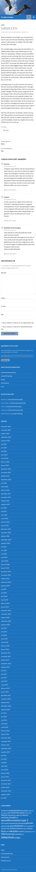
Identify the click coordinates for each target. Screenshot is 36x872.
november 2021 (6, 497)
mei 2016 (4, 720)
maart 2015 (4, 769)
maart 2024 (4, 458)
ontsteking (21, 823)
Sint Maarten (5, 383)
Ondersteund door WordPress (9, 869)
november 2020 (6, 532)
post (25, 826)
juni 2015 (4, 759)
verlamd (33, 831)
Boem (5, 143)
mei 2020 (4, 554)
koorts (25, 815)
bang (11, 810)
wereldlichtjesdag (6, 376)
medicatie (4, 817)
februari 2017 (5, 688)
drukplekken (4, 813)
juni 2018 (4, 632)
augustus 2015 (5, 752)
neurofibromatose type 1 (14, 820)
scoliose (19, 828)
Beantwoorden (11, 190)
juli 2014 (3, 798)
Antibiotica (5, 810)
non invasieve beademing (9, 823)
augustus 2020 (5, 543)
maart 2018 (4, 642)
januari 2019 (5, 607)
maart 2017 (4, 685)
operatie (29, 823)
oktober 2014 (5, 787)
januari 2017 (5, 692)
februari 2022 (5, 490)
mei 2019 (4, 593)
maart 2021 (4, 518)
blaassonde (23, 810)
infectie (4, 815)
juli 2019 (3, 589)
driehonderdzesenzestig (8, 372)
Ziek (23, 834)
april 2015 (4, 766)
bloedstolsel (31, 810)
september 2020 (6, 540)
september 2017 (6, 663)
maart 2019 (4, 600)
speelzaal (24, 828)
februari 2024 (5, 462)
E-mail (3, 306)
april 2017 (4, 681)
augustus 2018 (5, 624)
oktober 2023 (5, 476)
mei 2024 (4, 451)
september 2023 (6, 479)
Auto (2, 25)
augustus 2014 (5, 794)
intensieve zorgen (14, 815)
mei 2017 (4, 677)
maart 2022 (4, 486)
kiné (21, 815)
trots (2, 386)
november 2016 (6, 699)
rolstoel (3, 828)
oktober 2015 (5, 745)
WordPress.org (5, 860)
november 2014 (6, 784)
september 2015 (6, 748)
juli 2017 (3, 670)
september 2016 (6, 706)
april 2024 (4, 455)
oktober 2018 (5, 617)
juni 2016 (4, 716)
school (13, 828)
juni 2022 (4, 483)
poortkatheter (17, 826)
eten (8, 813)
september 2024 (6, 437)
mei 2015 (4, 762)
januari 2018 (5, 649)
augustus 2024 (5, 440)
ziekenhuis (7, 837)
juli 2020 (3, 547)
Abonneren (5, 360)
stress (30, 828)
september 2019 (6, 582)
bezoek (17, 810)
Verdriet (21, 831)
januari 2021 (5, 525)
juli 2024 (3, 444)
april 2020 (4, 557)
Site (2, 314)
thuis (3, 831)
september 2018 (6, 621)
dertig (3, 379)
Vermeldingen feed (7, 853)
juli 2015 (3, 755)
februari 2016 (5, 731)
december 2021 (6, 494)
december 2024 (6, 426)
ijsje (6, 150)
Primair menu (33, 17)
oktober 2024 (5, 433)
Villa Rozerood (7, 834)
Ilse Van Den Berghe (14, 32)
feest (18, 813)
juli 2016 (3, 713)
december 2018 (6, 610)
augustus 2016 (5, 709)
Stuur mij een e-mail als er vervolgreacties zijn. (18, 323)
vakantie (13, 831)
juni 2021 (4, 508)
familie (13, 813)
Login (2, 850)
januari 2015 (5, 777)
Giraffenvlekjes (7, 17)
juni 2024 (4, 448)
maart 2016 (4, 727)
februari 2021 (5, 522)
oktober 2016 (5, 702)
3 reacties (25, 32)
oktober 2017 (5, 660)
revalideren (30, 826)
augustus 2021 (5, 504)
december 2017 (6, 653)
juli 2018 (3, 628)
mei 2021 (4, 511)
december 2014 (6, 780)
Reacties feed (5, 857)
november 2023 (6, 472)
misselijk (12, 817)
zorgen (17, 837)
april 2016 (4, 723)
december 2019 (6, 571)
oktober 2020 (5, 536)
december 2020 (6, 529)
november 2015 (6, 741)
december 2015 (6, 738)
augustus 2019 (5, 586)
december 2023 (6, 469)
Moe (17, 817)
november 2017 (6, 656)
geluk (22, 813)
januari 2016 (5, 734)
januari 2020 (5, 568)
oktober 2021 (5, 501)
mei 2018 (4, 635)
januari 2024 (5, 465)
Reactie (4, 273)
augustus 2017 (5, 667)
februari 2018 (5, 646)
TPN (7, 831)
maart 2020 (4, 561)
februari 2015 (5, 773)
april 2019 (4, 596)
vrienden (18, 834)
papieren (4, 826)
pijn (8, 826)
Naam (3, 298)
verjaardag (27, 831)
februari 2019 (5, 603)
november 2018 (6, 614)
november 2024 (6, 430)
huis (30, 813)
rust (8, 828)
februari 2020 (5, 564)
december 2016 (6, 695)
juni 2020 (4, 550)
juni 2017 (4, 674)
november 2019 (6, 575)
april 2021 (4, 515)
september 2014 (6, 791)
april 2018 (4, 639)
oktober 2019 (5, 578)
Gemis (26, 813)
